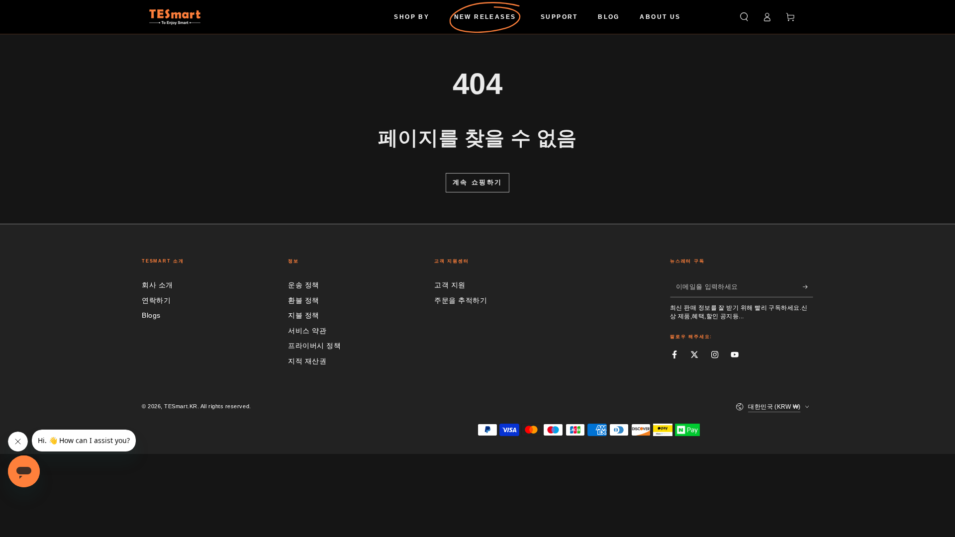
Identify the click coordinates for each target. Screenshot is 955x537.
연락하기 (156, 300)
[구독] (808, 287)
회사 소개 (157, 285)
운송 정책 (303, 285)
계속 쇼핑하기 (477, 182)
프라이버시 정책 (314, 346)
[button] (744, 17)
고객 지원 (450, 285)
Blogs (151, 315)
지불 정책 (303, 315)
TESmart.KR (180, 406)
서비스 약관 (307, 331)
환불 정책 (303, 300)
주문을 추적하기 (460, 300)
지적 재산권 (307, 361)
